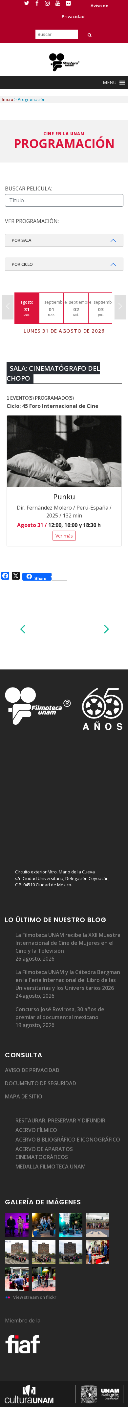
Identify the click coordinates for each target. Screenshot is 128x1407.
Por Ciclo (22, 264)
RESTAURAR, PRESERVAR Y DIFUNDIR (60, 1120)
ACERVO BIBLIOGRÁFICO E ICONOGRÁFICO (67, 1139)
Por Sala (21, 240)
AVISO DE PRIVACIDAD (32, 1070)
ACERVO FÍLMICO (36, 1130)
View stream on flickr (34, 1297)
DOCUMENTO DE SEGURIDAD (40, 1083)
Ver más (64, 536)
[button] (110, 82)
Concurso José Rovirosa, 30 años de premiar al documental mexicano (59, 1013)
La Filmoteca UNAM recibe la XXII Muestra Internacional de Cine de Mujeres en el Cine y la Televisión (67, 942)
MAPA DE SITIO (23, 1096)
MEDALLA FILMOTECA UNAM (50, 1166)
